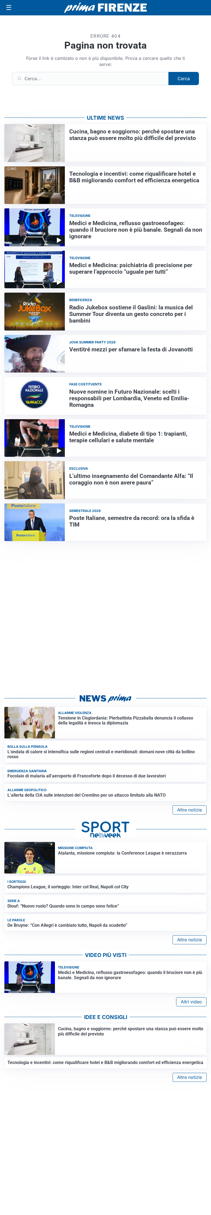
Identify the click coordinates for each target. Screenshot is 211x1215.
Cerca (183, 78)
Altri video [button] (191, 1001)
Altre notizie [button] (189, 810)
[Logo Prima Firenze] (105, 7)
